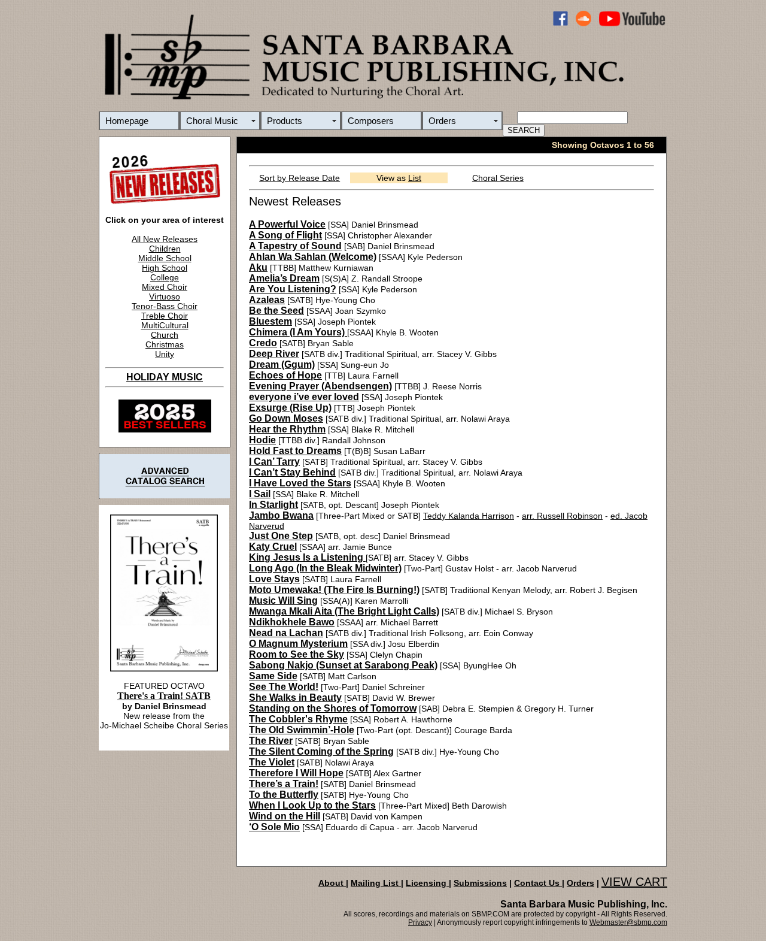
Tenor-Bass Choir (164, 306)
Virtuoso (164, 296)
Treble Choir (164, 315)
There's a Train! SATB (164, 696)
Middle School (165, 258)
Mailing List (376, 883)
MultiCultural (165, 325)
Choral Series (498, 178)
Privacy (420, 922)
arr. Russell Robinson (562, 516)
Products (284, 121)
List (414, 178)
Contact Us (538, 883)
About (332, 883)
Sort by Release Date (299, 178)
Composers (371, 121)
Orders (442, 121)
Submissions (480, 883)
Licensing (427, 883)
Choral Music (212, 121)
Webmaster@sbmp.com (628, 922)
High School (164, 268)
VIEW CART (634, 881)
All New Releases (164, 239)
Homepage (126, 121)
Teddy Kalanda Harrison (468, 516)
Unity (164, 354)
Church (164, 335)
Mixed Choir (164, 287)
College (164, 277)
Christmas (164, 344)
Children (165, 248)
